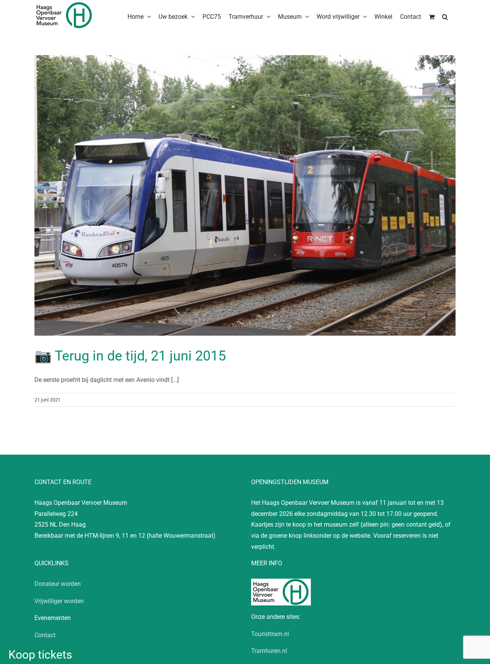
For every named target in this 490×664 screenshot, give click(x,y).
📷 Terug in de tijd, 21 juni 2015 (130, 356)
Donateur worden (57, 583)
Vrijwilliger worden (59, 601)
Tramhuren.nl (269, 650)
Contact (45, 635)
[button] (445, 16)
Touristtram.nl (270, 634)
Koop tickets (40, 654)
